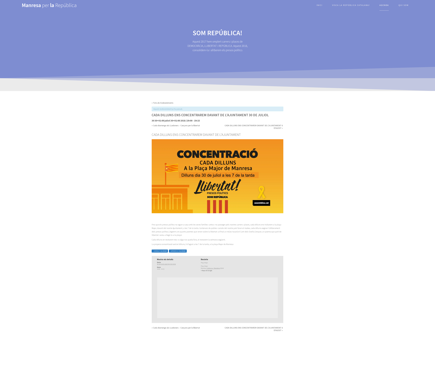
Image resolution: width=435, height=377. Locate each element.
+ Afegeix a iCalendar (178, 251)
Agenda (384, 5)
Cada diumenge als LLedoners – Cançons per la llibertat (176, 125)
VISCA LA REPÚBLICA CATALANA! (351, 5)
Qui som (404, 5)
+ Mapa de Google (206, 271)
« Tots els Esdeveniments (162, 103)
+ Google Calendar (160, 251)
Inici (319, 5)
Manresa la (49, 5)
